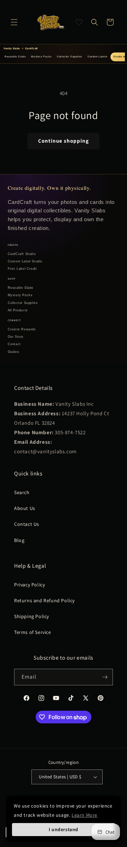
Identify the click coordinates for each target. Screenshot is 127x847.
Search (22, 492)
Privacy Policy (29, 584)
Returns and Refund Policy (44, 600)
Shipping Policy (31, 616)
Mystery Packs (41, 56)
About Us (24, 508)
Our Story (16, 336)
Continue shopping (63, 140)
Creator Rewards (22, 329)
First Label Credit (22, 268)
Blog (19, 540)
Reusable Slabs (15, 56)
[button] (14, 22)
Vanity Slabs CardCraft (21, 48)
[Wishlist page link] (79, 22)
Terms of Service (32, 632)
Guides (13, 352)
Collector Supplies (69, 56)
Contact (14, 344)
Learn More (84, 815)
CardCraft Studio (22, 254)
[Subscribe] (105, 677)
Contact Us (26, 524)
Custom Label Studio (25, 261)
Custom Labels (97, 56)
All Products (18, 310)
